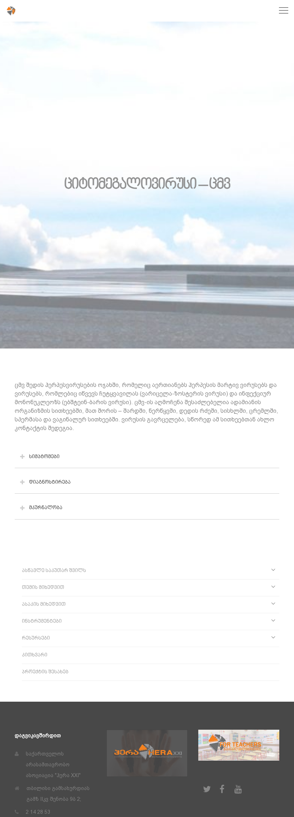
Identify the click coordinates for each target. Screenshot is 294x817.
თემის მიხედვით (43, 588)
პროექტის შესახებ (45, 672)
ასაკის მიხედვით (44, 604)
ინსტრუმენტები (42, 621)
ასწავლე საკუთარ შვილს (54, 571)
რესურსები (36, 638)
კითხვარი (34, 655)
